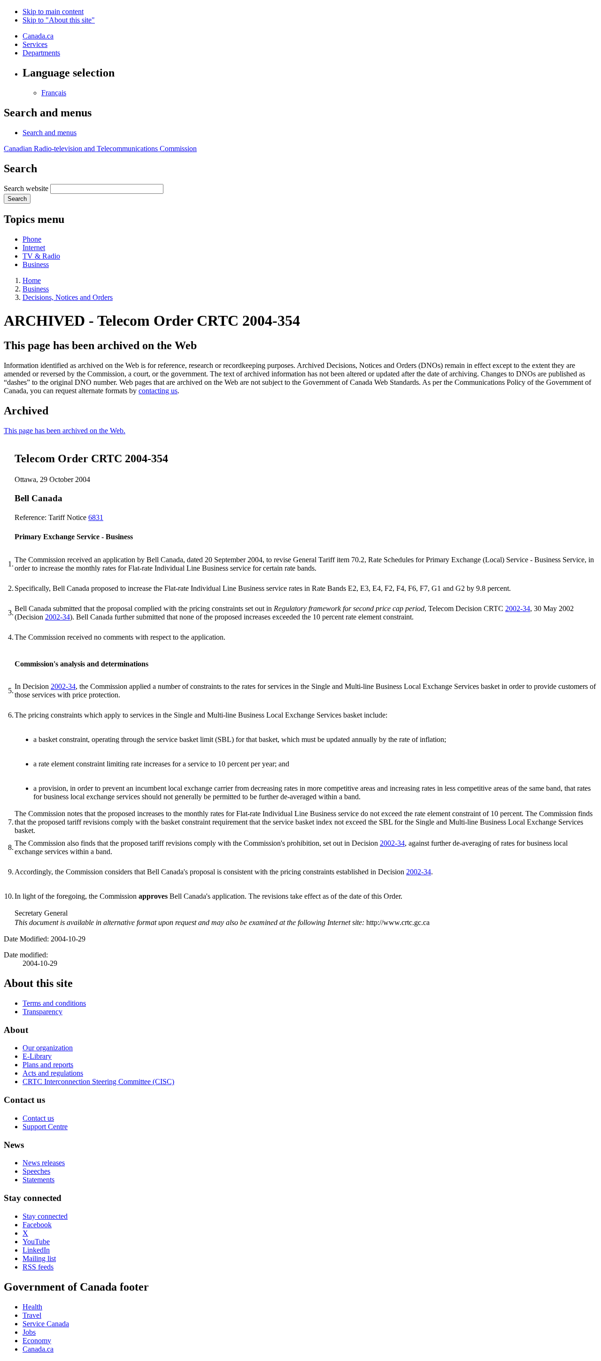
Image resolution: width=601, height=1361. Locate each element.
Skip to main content (53, 11)
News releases (44, 1163)
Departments (41, 53)
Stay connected (45, 1216)
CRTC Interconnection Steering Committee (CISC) (98, 1082)
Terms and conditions (54, 1003)
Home (32, 280)
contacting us (158, 391)
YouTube (36, 1242)
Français (53, 93)
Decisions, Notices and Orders (68, 297)
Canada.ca (38, 36)
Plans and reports (48, 1065)
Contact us (38, 1118)
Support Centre (45, 1127)
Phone (32, 239)
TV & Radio (41, 256)
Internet (34, 248)
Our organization (48, 1048)
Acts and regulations (53, 1073)
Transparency (42, 1012)
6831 (95, 517)
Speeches (36, 1171)
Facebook (37, 1225)
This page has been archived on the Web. (64, 431)
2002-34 (517, 608)
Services (35, 44)
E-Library (37, 1056)
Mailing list (39, 1258)
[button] (50, 133)
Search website (26, 188)
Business (36, 264)
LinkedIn (36, 1250)
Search (17, 198)
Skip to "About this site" (59, 20)
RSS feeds (38, 1267)
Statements (38, 1180)
